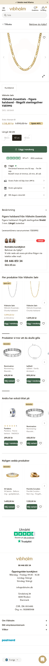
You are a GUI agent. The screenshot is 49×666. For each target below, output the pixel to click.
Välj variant (9, 380)
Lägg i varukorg (26, 149)
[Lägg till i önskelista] (44, 37)
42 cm (16, 137)
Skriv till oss (10, 264)
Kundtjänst (9, 88)
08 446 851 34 (13, 261)
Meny (3, 10)
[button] (24, 180)
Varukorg (43, 8)
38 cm (6, 137)
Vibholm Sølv (8, 95)
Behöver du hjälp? (38, 24)
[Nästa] (45, 57)
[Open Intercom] (42, 659)
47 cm (27, 137)
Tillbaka (8, 24)
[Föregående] (3, 57)
